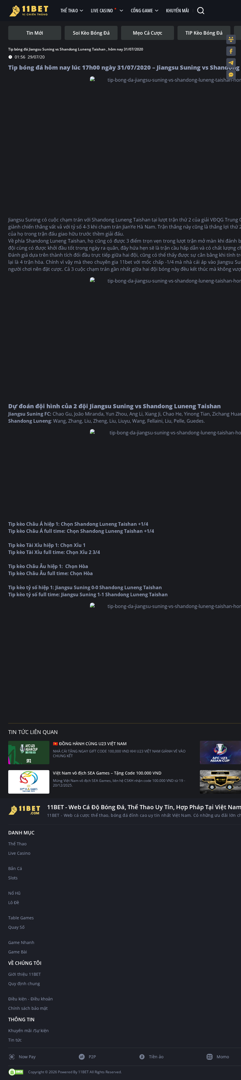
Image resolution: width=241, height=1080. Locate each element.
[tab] (34, 33)
